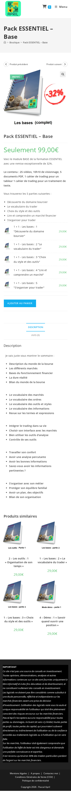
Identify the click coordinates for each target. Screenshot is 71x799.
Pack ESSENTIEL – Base (35, 42)
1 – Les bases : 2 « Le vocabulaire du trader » (52, 560)
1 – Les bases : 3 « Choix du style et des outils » (18, 619)
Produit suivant (54, 64)
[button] (63, 74)
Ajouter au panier (19, 303)
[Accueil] (5, 42)
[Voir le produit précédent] (6, 64)
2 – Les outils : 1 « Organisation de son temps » (18, 562)
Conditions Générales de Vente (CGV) (34, 777)
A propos (35, 773)
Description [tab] (35, 327)
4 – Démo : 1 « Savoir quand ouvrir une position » (52, 621)
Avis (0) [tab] (35, 335)
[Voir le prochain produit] (65, 64)
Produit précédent (19, 64)
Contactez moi (51, 773)
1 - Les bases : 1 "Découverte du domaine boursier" (29, 231)
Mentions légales (18, 773)
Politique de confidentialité (35, 780)
